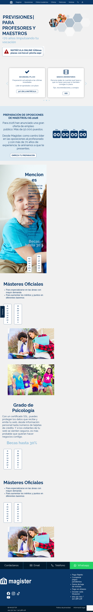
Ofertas (53, 2)
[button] (7, 83)
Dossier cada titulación (77, 593)
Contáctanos (11, 565)
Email (37, 565)
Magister (19, 2)
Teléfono (60, 565)
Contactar (2, 312)
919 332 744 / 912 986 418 (78, 597)
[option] (27, 83)
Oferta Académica (42, 2)
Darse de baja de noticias (78, 585)
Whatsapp (83, 565)
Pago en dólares (79, 589)
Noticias (71, 2)
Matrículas (62, 2)
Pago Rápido (77, 575)
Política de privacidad (63, 607)
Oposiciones (28, 2)
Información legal (79, 607)
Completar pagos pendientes (77, 579)
